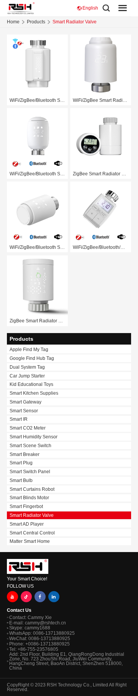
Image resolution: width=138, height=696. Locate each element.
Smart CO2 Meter (28, 428)
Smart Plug (21, 463)
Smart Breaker (24, 454)
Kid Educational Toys (31, 384)
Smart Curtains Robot (32, 489)
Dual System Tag (27, 367)
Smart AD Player (27, 524)
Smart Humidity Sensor (34, 437)
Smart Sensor (24, 410)
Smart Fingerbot (26, 506)
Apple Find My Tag (29, 349)
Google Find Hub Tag (32, 358)
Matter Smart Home (30, 541)
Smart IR (19, 419)
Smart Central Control (32, 533)
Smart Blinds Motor (29, 497)
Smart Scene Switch (30, 445)
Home (13, 22)
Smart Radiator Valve (32, 515)
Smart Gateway (25, 402)
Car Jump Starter (27, 376)
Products (36, 22)
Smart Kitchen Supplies (34, 393)
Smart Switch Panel (30, 471)
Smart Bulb (21, 480)
